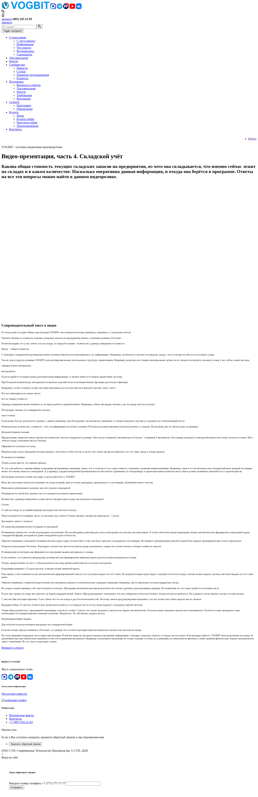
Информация (25, 44)
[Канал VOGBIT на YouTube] (72, 8)
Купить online (25, 119)
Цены (20, 115)
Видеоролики (25, 51)
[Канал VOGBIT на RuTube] (66, 8)
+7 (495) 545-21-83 (21, 722)
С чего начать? (26, 40)
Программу (24, 105)
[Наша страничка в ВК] (79, 8)
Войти (252, 138)
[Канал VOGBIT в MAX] (53, 8)
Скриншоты (24, 54)
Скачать (14, 102)
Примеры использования (33, 74)
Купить (14, 112)
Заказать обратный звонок (26, 744)
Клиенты (22, 78)
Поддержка (16, 81)
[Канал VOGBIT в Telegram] (59, 8)
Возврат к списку (13, 647)
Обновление (25, 108)
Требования (24, 95)
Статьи (21, 71)
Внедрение (24, 98)
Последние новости (14, 693)
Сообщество (17, 64)
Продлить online (27, 122)
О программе (17, 37)
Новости (22, 68)
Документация (18, 57)
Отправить (17, 787)
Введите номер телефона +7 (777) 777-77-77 (37, 783)
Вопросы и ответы (29, 85)
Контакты (15, 129)
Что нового (24, 47)
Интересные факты (21, 715)
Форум (13, 61)
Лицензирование (28, 125)
